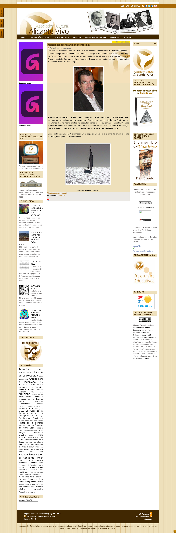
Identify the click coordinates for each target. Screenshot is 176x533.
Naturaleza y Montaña (33, 449)
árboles (41, 376)
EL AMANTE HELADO (35, 287)
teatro (39, 482)
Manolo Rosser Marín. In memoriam (69, 44)
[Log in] (25, 516)
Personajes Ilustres (28, 462)
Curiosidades (24, 403)
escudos (21, 420)
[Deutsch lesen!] (138, 6)
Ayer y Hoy (39, 387)
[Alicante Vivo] (134, 248)
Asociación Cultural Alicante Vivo (40, 516)
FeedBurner (149, 207)
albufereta (22, 373)
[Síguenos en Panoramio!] (152, 6)
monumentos (34, 447)
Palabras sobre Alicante (31, 460)
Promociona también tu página (143, 251)
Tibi (42, 482)
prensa (21, 467)
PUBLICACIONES (36, 467)
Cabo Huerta (37, 392)
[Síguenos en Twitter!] (149, 6)
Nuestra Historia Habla (31, 451)
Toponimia (21, 484)
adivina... (40, 369)
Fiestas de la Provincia (31, 422)
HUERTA (22, 437)
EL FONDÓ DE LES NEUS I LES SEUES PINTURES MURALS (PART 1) (30, 238)
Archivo (77, 37)
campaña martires (37, 394)
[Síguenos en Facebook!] (146, 6)
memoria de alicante (34, 442)
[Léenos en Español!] (122, 6)
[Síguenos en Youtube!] (155, 6)
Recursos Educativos (95, 37)
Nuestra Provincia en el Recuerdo (31, 455)
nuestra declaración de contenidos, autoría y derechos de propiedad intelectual (145, 336)
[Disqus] (88, 242)
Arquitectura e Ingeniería (31, 380)
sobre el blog (24, 481)
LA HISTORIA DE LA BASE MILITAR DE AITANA (36, 313)
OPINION (39, 458)
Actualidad (25, 369)
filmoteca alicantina (26, 425)
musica (21, 449)
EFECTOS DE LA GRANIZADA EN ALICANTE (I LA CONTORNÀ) (37, 210)
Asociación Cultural (40, 37)
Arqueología (23, 379)
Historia (40, 434)
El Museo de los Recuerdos (31, 412)
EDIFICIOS (22, 406)
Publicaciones (62, 37)
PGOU (41, 463)
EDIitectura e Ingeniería (34, 406)
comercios (29, 397)
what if (32, 493)
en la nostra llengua (36, 416)
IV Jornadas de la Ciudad (34, 437)
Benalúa (31, 389)
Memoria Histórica (26, 444)
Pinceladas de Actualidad (28, 465)
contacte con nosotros (141, 358)
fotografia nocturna (31, 430)
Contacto (114, 37)
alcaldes (29, 373)
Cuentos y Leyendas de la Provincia (31, 397)
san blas (26, 475)
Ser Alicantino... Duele (33, 479)
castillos (21, 397)
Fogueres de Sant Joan (31, 426)
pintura (41, 465)
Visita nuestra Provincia (31, 490)
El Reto (35, 413)
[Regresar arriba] (175, 531)
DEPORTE (40, 404)
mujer (41, 447)
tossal (32, 486)
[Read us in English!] (133, 6)
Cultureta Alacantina (31, 401)
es (42, 418)
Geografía (31, 435)
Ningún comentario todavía (57, 193)
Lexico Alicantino (25, 439)
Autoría (127, 37)
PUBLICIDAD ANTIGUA (28, 470)
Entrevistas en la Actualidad (30, 418)
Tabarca (34, 481)
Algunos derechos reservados (42, 513)
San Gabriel (32, 475)
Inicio (23, 37)
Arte (41, 381)
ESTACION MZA (31, 420)
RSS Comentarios (142, 516)
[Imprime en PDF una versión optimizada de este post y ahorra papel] (48, 200)
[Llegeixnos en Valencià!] (128, 6)
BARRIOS (22, 389)
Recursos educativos (36, 472)
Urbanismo (39, 486)
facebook (40, 420)
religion (21, 474)
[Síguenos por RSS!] (143, 6)
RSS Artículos (144, 514)
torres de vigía (30, 484)
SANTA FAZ (39, 475)
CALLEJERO (24, 394)
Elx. (28, 416)
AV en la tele (28, 386)
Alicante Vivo (137, 246)
